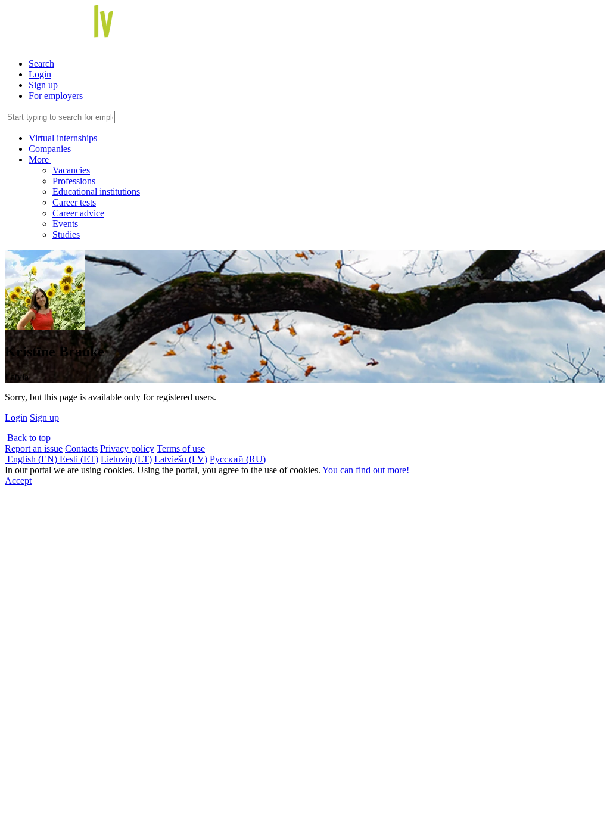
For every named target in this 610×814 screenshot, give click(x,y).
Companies (50, 149)
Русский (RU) (238, 459)
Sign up (43, 85)
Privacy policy (127, 448)
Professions (73, 181)
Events (65, 224)
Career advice (78, 213)
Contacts (81, 448)
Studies (66, 234)
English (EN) (32, 459)
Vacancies (71, 170)
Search (41, 63)
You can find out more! (365, 470)
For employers (56, 96)
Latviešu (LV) (180, 459)
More (40, 159)
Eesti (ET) (79, 459)
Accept (18, 481)
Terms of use (181, 448)
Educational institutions (96, 192)
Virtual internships (63, 138)
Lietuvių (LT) (126, 459)
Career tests (74, 202)
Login (40, 74)
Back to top (28, 438)
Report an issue (34, 448)
